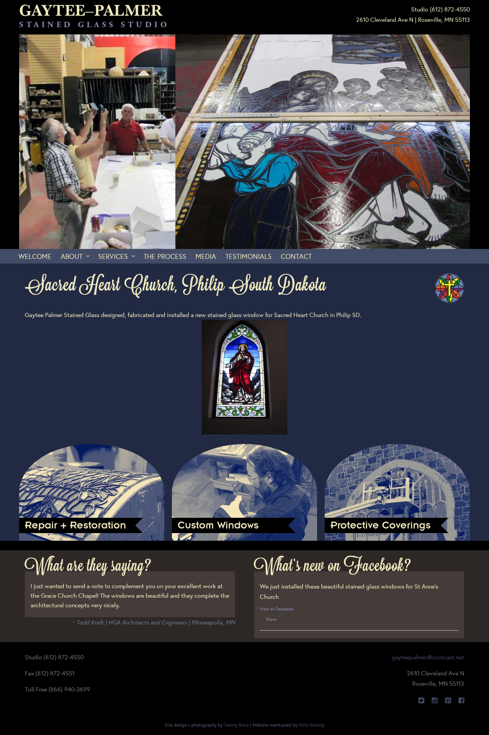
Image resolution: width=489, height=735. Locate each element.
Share (271, 619)
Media (206, 256)
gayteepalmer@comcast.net (428, 657)
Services (113, 256)
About (72, 256)
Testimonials (248, 256)
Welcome (35, 256)
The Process (165, 256)
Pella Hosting (311, 725)
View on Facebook (276, 608)
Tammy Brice (236, 725)
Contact (296, 256)
